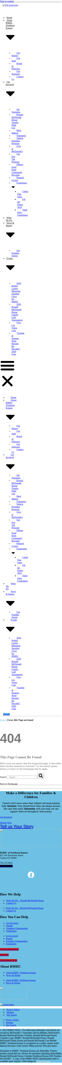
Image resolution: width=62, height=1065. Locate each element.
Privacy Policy (13, 1009)
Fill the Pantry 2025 (21, 203)
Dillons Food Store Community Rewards (17, 169)
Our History (16, 54)
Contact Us (18, 77)
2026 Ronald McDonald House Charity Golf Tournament (17, 312)
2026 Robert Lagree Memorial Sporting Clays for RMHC (16, 292)
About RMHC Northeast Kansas (21, 972)
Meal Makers (16, 131)
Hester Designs (43, 1061)
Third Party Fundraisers (22, 212)
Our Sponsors (16, 72)
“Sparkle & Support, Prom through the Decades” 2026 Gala (18, 343)
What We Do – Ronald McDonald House (25, 900)
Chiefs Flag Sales (22, 194)
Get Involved (12, 923)
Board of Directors (17, 66)
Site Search (11, 1015)
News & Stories (13, 975)
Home (9, 17)
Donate (9, 925)
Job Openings (16, 110)
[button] (7, 373)
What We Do (9, 219)
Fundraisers (11, 931)
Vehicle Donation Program (17, 141)
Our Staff (16, 59)
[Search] (41, 776)
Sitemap (10, 1012)
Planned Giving (18, 178)
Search (3, 777)
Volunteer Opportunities (17, 928)
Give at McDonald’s (17, 149)
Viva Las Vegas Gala (16, 326)
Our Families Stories (16, 253)
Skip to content (7, 1)
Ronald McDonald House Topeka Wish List (17, 121)
